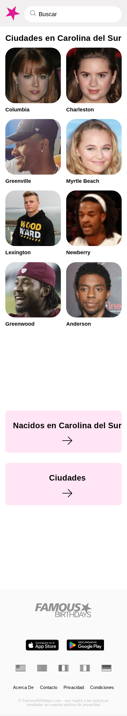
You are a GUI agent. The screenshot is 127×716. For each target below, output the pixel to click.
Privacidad (74, 687)
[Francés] (63, 668)
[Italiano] (85, 668)
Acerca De (23, 687)
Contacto (48, 687)
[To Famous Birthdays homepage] (12, 13)
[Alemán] (106, 668)
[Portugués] (42, 668)
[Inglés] (20, 668)
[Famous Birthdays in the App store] (42, 645)
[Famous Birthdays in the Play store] (85, 645)
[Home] (63, 610)
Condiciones (102, 687)
